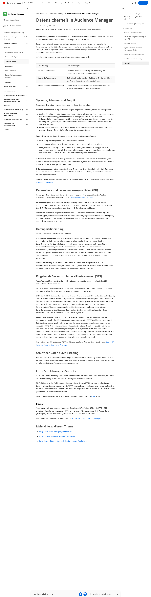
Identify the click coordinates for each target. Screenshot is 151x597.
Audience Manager (57, 13)
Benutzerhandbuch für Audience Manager (82, 13)
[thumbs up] (80, 594)
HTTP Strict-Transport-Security (132, 59)
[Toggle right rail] (123, 8)
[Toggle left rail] (27, 8)
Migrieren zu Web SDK (10, 43)
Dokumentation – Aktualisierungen (9, 125)
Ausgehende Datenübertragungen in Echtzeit (55, 431)
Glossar (6, 130)
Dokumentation (41, 13)
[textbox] (15, 20)
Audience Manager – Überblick (14, 52)
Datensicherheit (11, 61)
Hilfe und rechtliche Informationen (10, 115)
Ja (127, 19)
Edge (93, 396)
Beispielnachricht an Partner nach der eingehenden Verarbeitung (63, 441)
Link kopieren (140, 24)
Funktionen (7, 82)
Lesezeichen (129, 24)
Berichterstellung (10, 86)
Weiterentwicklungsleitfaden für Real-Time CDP (15, 38)
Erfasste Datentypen (11, 57)
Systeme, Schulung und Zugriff (132, 32)
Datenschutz (9, 66)
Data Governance (10, 71)
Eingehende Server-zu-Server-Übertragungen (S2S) (132, 49)
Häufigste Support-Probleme (13, 120)
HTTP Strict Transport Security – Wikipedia (87, 418)
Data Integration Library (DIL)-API (14, 95)
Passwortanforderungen (44, 182)
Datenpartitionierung (129, 43)
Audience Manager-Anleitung (14, 32)
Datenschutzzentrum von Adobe (81, 198)
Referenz (7, 105)
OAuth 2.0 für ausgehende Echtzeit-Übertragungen (57, 436)
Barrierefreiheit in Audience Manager (13, 76)
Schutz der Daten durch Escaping (133, 54)
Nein (133, 19)
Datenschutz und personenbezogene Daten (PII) (134, 38)
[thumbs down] (85, 594)
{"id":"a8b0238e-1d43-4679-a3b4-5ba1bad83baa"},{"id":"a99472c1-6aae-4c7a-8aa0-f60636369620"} (72, 29)
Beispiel (127, 63)
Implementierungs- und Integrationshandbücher (12, 100)
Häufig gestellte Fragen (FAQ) (13, 110)
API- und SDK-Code (9, 91)
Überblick (7, 48)
